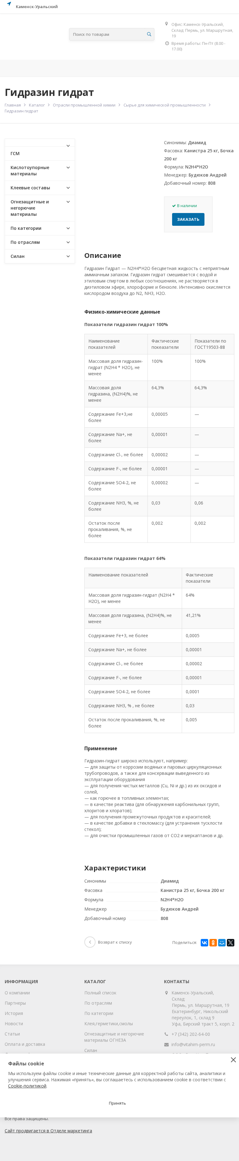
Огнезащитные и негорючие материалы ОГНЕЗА (114, 1037)
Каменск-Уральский (37, 6)
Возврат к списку (115, 942)
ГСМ (15, 153)
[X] (230, 942)
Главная (16, 68)
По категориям (146, 68)
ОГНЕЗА (192, 68)
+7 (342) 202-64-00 (190, 1034)
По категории (26, 228)
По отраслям (94, 68)
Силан (18, 256)
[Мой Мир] (222, 942)
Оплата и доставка (25, 1044)
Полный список (100, 993)
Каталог (37, 105)
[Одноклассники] (213, 942)
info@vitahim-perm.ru (193, 1044)
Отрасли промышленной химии (84, 105)
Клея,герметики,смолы (108, 1023)
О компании (17, 993)
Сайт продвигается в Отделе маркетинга (48, 1131)
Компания (49, 68)
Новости (14, 1023)
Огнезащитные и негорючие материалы (30, 208)
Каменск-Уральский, (193, 993)
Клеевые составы (30, 188)
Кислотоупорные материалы (30, 170)
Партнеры (15, 1003)
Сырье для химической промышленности (165, 105)
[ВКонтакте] (204, 942)
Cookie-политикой (27, 1086)
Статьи (12, 1034)
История (14, 1013)
